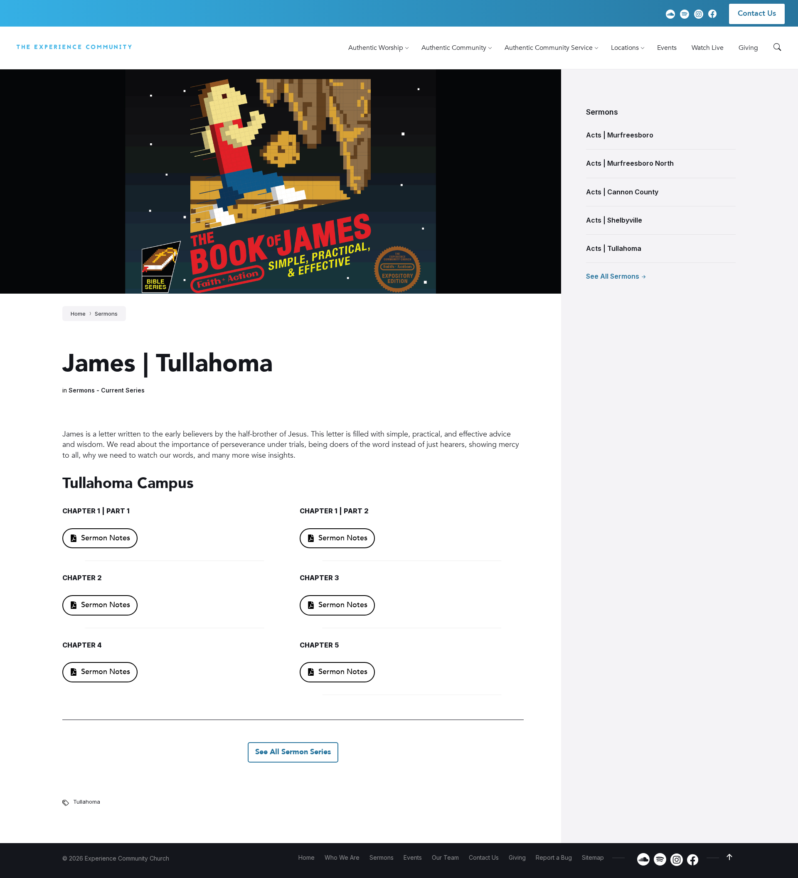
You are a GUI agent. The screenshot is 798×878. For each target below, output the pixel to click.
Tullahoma (86, 801)
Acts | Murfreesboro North (630, 163)
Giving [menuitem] (517, 857)
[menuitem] (375, 47)
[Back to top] (729, 857)
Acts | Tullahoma (613, 248)
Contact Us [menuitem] (757, 13)
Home (78, 313)
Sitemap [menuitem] (593, 857)
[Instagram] (698, 14)
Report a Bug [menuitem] (554, 857)
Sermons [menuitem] (381, 857)
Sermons (106, 313)
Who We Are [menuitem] (342, 857)
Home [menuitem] (306, 857)
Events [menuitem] (413, 857)
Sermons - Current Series (107, 390)
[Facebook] (712, 15)
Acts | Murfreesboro (619, 135)
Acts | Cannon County (622, 192)
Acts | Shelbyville (614, 220)
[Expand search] (777, 47)
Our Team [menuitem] (445, 857)
